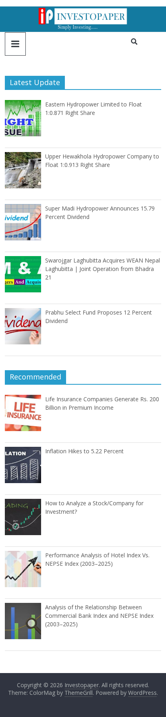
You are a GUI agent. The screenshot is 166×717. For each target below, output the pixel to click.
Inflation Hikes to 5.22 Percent (84, 451)
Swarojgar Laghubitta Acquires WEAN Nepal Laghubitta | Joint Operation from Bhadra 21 (102, 268)
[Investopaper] (83, 11)
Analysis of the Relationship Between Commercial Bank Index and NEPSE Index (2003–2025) (99, 615)
